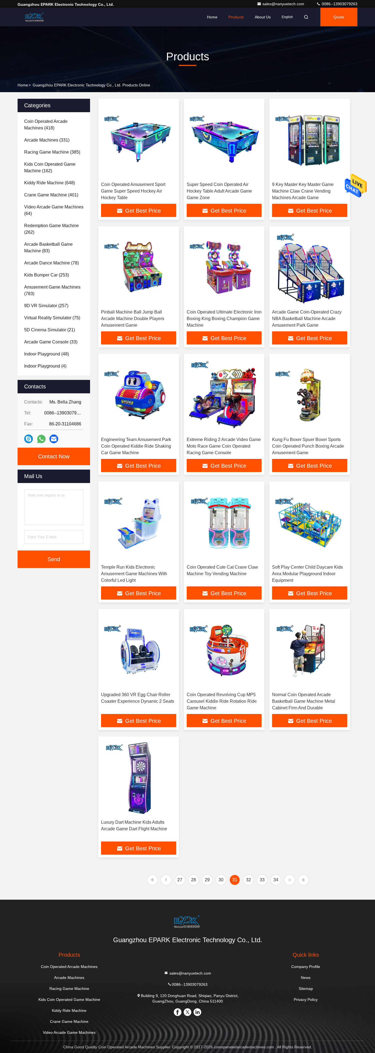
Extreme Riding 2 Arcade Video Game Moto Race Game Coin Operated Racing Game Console (224, 446)
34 (275, 879)
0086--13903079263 (339, 4)
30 (221, 879)
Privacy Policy (306, 999)
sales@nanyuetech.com (283, 4)
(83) (48, 247)
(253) (46, 275)
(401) (51, 195)
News (305, 977)
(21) (49, 330)
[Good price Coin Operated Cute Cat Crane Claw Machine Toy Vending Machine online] (224, 523)
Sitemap (306, 988)
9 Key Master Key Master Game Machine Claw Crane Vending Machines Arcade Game (303, 191)
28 (193, 879)
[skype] (28, 438)
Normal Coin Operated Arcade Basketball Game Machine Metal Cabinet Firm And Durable (303, 701)
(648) (49, 182)
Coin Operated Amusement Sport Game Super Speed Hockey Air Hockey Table (133, 191)
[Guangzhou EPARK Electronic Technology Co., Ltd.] (35, 17)
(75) (52, 317)
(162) (49, 167)
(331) (46, 140)
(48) (46, 354)
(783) (52, 290)
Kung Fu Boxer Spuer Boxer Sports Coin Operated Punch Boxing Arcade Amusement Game (308, 446)
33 (262, 879)
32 (248, 879)
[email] (53, 438)
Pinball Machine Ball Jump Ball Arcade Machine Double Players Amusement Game (132, 319)
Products (236, 17)
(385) (52, 152)
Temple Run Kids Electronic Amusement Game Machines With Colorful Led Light (134, 574)
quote (339, 17)
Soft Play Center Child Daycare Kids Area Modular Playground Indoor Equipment (307, 574)
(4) (45, 366)
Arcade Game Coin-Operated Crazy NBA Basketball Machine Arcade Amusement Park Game (307, 319)
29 (207, 879)
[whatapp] (41, 439)
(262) (51, 229)
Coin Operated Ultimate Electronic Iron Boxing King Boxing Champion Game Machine (224, 319)
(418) (46, 124)
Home (212, 17)
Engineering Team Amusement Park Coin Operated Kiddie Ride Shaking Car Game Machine (136, 446)
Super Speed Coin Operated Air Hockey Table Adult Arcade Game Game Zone (219, 191)
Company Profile (305, 966)
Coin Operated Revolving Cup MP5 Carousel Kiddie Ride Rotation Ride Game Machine (222, 701)
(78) (51, 263)
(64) (53, 210)
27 (179, 879)
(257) (46, 305)
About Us (263, 17)
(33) (50, 342)
